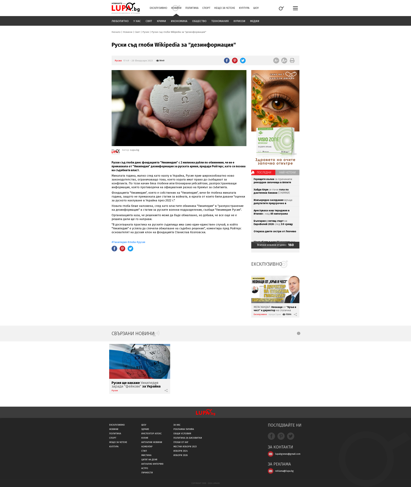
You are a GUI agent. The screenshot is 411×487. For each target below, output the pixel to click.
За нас (176, 425)
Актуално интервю (152, 464)
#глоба (131, 242)
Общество (199, 21)
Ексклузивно (158, 7)
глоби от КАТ (180, 442)
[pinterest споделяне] (235, 60)
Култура (244, 7)
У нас (137, 21)
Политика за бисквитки (187, 438)
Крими (161, 21)
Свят (149, 21)
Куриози (239, 21)
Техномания (220, 21)
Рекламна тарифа (183, 429)
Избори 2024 (180, 451)
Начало (116, 32)
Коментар (147, 446)
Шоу (256, 7)
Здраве (145, 429)
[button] (298, 333)
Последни (264, 172)
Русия (145, 32)
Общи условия (182, 433)
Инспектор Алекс (151, 433)
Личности (147, 472)
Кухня (144, 438)
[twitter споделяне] (243, 60)
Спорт (206, 7)
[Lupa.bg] (116, 153)
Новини (176, 7)
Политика (191, 7)
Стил (144, 451)
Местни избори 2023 (185, 446)
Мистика (146, 455)
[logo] (126, 8)
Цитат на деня (149, 459)
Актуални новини (151, 442)
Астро (144, 468)
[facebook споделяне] (227, 60)
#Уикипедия (119, 242)
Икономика (179, 21)
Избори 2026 (180, 455)
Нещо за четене (224, 7)
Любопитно (120, 21)
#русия (140, 242)
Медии (254, 21)
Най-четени (287, 172)
